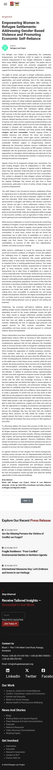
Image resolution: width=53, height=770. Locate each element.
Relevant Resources (15, 727)
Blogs (8, 715)
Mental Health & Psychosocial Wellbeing (24, 702)
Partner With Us (13, 758)
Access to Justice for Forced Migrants (23, 691)
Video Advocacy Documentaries (20, 730)
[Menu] (5, 4)
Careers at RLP (12, 755)
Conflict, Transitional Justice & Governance (25, 693)
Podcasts (10, 724)
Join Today (9, 623)
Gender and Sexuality (15, 696)
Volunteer (10, 749)
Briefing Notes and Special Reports (21, 718)
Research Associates (15, 752)
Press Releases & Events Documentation (24, 721)
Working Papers (13, 733)
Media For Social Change (17, 699)
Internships (11, 746)
